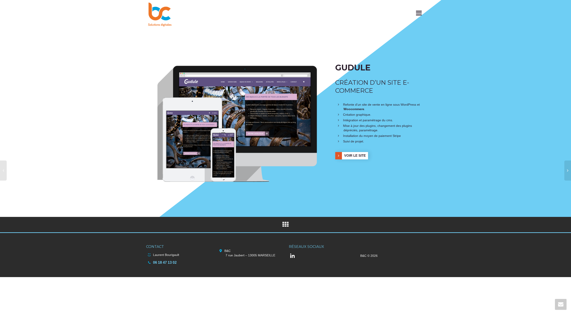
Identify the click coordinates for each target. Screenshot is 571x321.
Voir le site (355, 155)
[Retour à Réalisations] (285, 225)
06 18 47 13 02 (165, 262)
